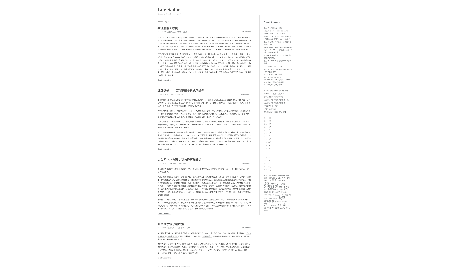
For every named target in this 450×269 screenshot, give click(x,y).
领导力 (266, 210)
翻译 (282, 198)
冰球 (288, 178)
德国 (267, 183)
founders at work (278, 175)
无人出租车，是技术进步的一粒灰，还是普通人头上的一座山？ (277, 37)
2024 (265, 121)
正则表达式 (179, 94)
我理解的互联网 (168, 28)
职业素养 (182, 163)
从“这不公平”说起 (276, 28)
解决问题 (273, 205)
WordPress (185, 266)
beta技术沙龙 (267, 175)
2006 (265, 169)
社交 (286, 195)
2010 (265, 157)
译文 (279, 205)
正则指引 (271, 192)
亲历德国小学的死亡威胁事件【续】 (277, 99)
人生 (278, 177)
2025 (265, 118)
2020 (265, 127)
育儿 (267, 204)
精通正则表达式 (273, 198)
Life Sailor (169, 9)
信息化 (184, 32)
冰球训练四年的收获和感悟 (273, 96)
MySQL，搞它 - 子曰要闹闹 (274, 69)
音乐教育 (284, 208)
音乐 (277, 208)
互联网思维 (177, 32)
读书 (182, 227)
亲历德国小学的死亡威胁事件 (274, 103)
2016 (265, 139)
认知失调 (176, 227)
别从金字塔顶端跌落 (171, 224)
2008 (265, 163)
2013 (265, 148)
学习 (274, 180)
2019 (265, 130)
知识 (282, 195)
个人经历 (170, 94)
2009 (265, 160)
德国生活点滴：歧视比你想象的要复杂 (278, 51)
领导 (290, 208)
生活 (277, 194)
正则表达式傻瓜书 (269, 195)
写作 (284, 178)
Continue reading (164, 80)
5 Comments (246, 227)
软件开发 (269, 207)
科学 (290, 195)
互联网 (169, 32)
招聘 (281, 189)
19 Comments (246, 94)
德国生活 (275, 183)
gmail (288, 175)
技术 (265, 189)
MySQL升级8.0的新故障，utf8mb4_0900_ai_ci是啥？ (274, 83)
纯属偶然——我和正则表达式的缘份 (181, 90)
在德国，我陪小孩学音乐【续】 (275, 112)
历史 (269, 180)
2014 (265, 145)
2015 (265, 142)
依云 (265, 28)
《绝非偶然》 (172, 236)
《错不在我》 (207, 236)
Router (266, 36)
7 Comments (246, 163)
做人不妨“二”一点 (275, 66)
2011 (265, 154)
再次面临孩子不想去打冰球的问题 (276, 90)
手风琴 (286, 187)
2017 (265, 136)
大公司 (169, 163)
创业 (265, 180)
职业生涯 (278, 202)
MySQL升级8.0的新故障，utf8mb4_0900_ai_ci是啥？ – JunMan (278, 78)
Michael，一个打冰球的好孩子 (275, 93)
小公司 (175, 163)
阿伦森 (187, 227)
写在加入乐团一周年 (271, 106)
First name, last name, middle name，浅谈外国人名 (276, 32)
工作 (279, 180)
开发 (283, 180)
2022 (265, 124)
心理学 (169, 227)
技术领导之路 (273, 189)
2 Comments (246, 32)
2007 (265, 166)
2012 (265, 151)
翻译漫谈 (269, 201)
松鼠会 (266, 192)
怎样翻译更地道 (273, 186)
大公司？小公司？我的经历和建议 (180, 159)
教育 (286, 189)
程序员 (266, 198)
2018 (265, 133)
